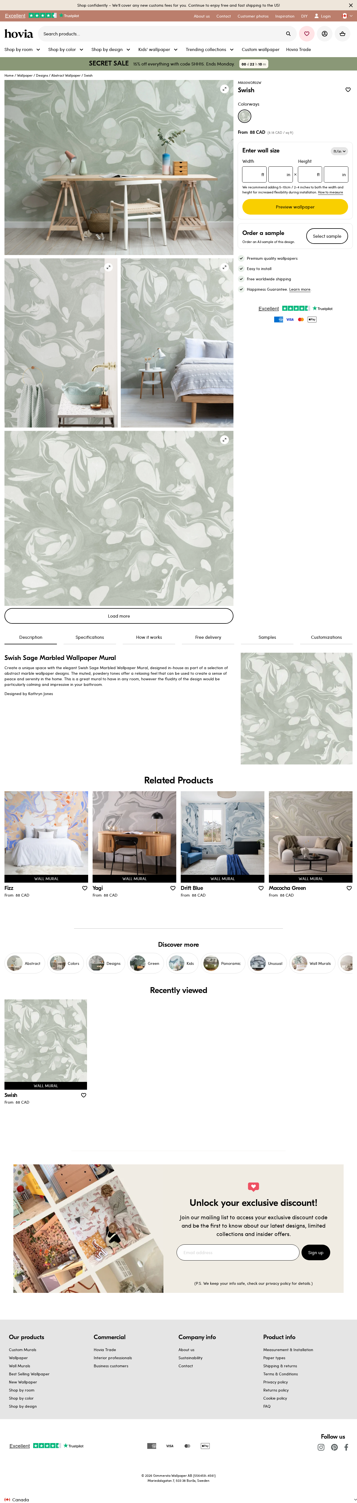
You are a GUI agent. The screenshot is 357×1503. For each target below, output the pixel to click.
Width (266, 167)
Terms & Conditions (280, 1373)
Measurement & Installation (288, 1349)
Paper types (274, 1357)
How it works (149, 637)
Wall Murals (19, 1365)
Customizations (326, 637)
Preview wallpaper (295, 207)
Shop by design (23, 1406)
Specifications (90, 637)
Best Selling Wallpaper (29, 1373)
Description (30, 637)
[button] (345, 16)
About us (186, 1349)
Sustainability (190, 1357)
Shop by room (21, 1390)
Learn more (299, 289)
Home (9, 75)
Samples (267, 637)
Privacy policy (275, 1382)
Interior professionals (113, 1357)
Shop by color (21, 1398)
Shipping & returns (280, 1365)
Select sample (327, 236)
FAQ (267, 1406)
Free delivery (208, 637)
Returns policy (276, 1390)
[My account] (324, 34)
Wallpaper (25, 75)
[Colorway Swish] (244, 116)
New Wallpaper (23, 1382)
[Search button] (288, 33)
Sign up (316, 1252)
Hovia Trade (105, 1349)
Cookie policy (275, 1398)
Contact (185, 1365)
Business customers (111, 1365)
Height (322, 167)
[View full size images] (224, 88)
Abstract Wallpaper (66, 75)
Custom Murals (22, 1349)
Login (326, 16)
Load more (119, 616)
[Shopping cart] (342, 34)
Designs (42, 75)
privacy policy (278, 1283)
